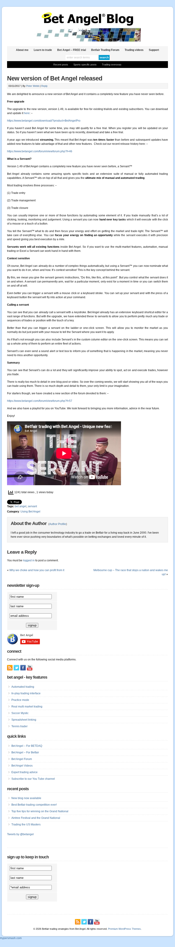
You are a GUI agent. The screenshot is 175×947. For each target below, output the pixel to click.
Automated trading (22, 686)
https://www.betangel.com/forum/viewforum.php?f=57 (39, 400)
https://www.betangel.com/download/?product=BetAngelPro (43, 120)
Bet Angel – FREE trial (71, 50)
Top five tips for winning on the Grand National (39, 811)
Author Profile (57, 524)
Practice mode (20, 700)
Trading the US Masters (26, 824)
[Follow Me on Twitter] (16, 667)
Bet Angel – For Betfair (25, 752)
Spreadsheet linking (23, 719)
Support (154, 50)
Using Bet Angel (30, 511)
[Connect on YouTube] (29, 667)
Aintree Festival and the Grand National (35, 818)
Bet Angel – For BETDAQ (26, 745)
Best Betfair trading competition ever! (34, 804)
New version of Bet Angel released (54, 78)
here (27, 113)
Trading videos (134, 50)
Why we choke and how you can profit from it (36, 570)
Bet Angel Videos (22, 765)
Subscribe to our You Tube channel (33, 778)
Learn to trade (43, 50)
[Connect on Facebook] (23, 667)
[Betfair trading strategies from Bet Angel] (87, 24)
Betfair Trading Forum (105, 50)
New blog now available (26, 798)
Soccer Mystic (19, 713)
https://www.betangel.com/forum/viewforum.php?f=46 (39, 151)
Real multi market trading (26, 706)
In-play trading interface (26, 693)
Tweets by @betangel (20, 834)
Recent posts (60, 64)
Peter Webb (32, 86)
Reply (44, 86)
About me (22, 50)
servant (32, 506)
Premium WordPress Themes (124, 928)
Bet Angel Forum (21, 759)
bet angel (20, 506)
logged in (29, 560)
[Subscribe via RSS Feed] (10, 667)
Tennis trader (19, 726)
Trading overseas (111, 64)
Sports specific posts (85, 64)
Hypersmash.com (11, 938)
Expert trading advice (24, 772)
